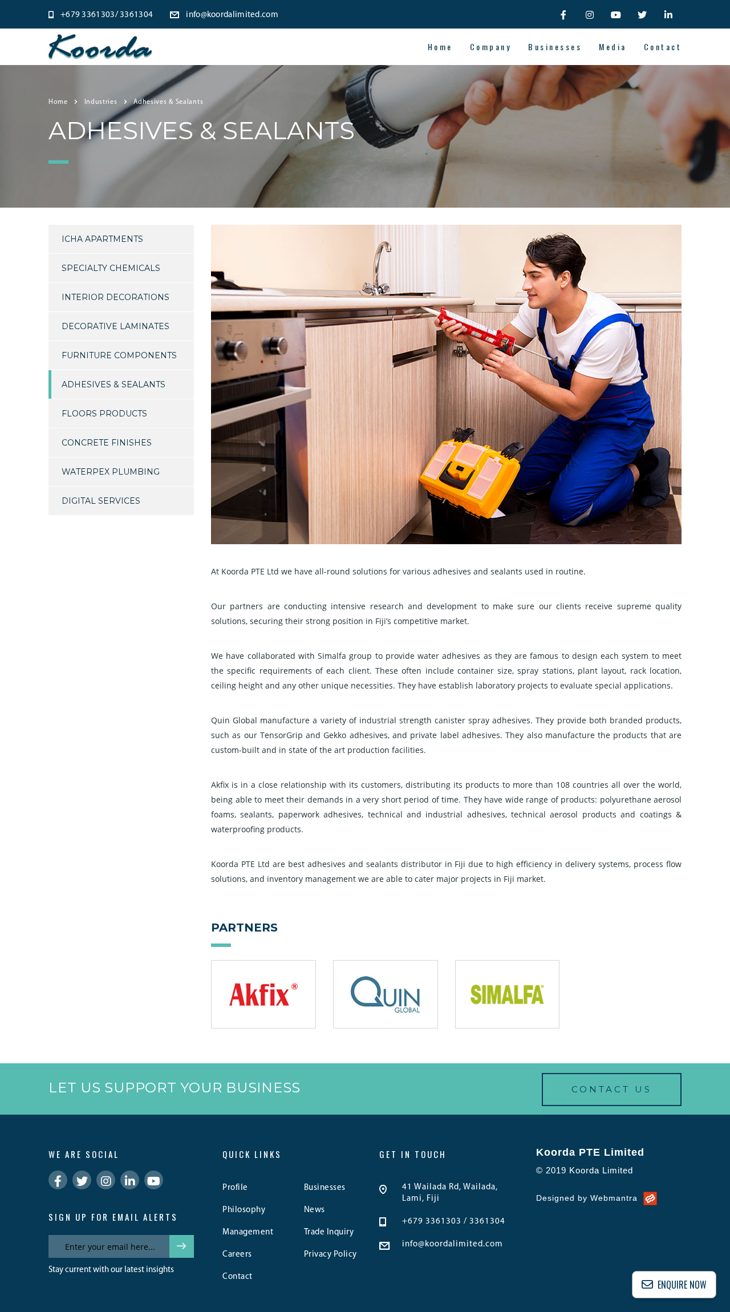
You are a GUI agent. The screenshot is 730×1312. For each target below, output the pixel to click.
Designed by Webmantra (587, 1197)
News (314, 1210)
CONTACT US (611, 1089)
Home (440, 47)
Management (247, 1232)
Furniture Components (119, 355)
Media (613, 47)
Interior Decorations (115, 297)
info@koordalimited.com (452, 1244)
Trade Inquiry (329, 1232)
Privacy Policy (330, 1254)
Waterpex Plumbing (111, 472)
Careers (237, 1254)
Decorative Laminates (115, 326)
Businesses (555, 47)
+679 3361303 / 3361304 (453, 1221)
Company (491, 47)
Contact (663, 47)
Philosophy (243, 1210)
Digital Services (101, 501)
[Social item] (563, 14)
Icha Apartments (102, 239)
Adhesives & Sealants (113, 384)
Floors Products (104, 413)
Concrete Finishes (107, 443)
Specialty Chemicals (111, 268)
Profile (235, 1188)
